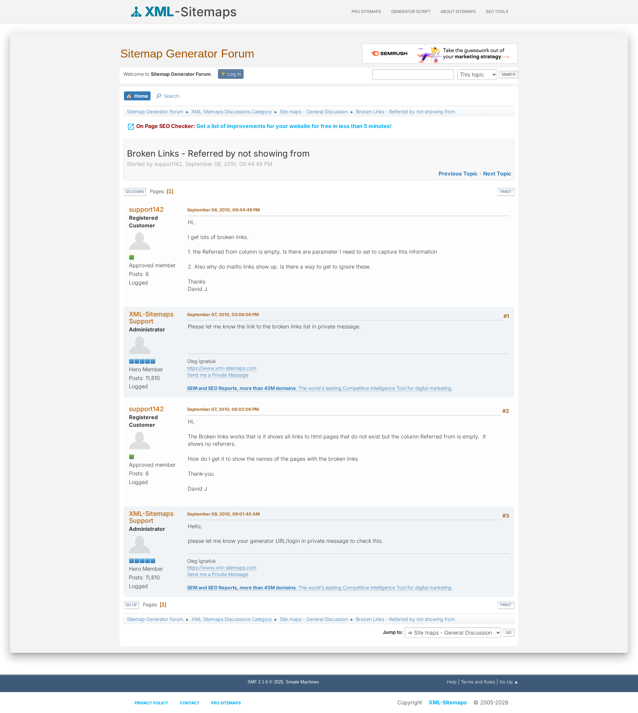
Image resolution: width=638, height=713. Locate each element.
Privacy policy (151, 702)
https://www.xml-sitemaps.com (222, 368)
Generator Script (411, 11)
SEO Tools (497, 11)
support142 (146, 209)
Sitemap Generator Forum (187, 53)
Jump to (392, 632)
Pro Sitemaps (226, 702)
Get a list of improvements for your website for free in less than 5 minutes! (259, 127)
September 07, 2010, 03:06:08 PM (223, 314)
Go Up (131, 605)
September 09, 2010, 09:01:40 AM (223, 514)
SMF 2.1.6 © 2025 (265, 681)
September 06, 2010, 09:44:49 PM (223, 209)
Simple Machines (302, 681)
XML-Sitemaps (448, 702)
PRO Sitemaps (366, 11)
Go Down (135, 191)
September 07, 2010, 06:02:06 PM (223, 409)
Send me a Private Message (217, 375)
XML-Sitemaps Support (151, 317)
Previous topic (458, 173)
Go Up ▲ (508, 681)
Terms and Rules (478, 681)
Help (452, 681)
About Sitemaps (458, 11)
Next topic (497, 173)
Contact (189, 702)
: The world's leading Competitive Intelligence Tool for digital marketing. (320, 388)
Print (505, 191)
